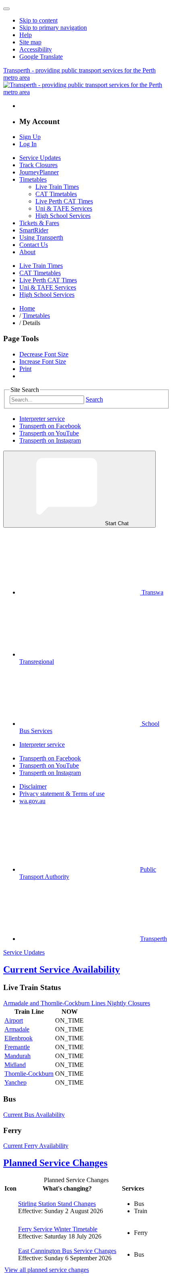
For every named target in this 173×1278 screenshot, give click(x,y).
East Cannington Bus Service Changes (67, 1250)
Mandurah (17, 1055)
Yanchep (15, 1082)
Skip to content (38, 20)
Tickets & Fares (39, 223)
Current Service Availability (61, 969)
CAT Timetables (56, 194)
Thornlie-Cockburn (29, 1073)
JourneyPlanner (39, 172)
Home (27, 308)
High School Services (63, 215)
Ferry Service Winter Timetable (57, 1229)
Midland (15, 1064)
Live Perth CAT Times (64, 201)
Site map (30, 42)
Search (94, 399)
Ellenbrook (18, 1038)
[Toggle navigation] (6, 9)
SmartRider (33, 230)
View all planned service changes (46, 1269)
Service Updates (40, 157)
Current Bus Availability (34, 1114)
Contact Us (33, 244)
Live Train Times (57, 186)
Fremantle (17, 1047)
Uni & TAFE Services (63, 208)
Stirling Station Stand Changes (57, 1203)
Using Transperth (41, 237)
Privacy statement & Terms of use (62, 793)
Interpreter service (42, 418)
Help (25, 34)
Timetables (33, 179)
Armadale (16, 1029)
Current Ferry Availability (35, 1145)
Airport (13, 1020)
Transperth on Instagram (50, 440)
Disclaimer (33, 786)
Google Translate (41, 56)
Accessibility (35, 49)
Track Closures (38, 165)
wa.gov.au (32, 800)
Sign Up (30, 136)
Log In (28, 144)
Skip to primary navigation (53, 27)
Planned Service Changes (55, 1163)
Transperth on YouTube (49, 433)
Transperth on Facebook (50, 426)
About (27, 252)
